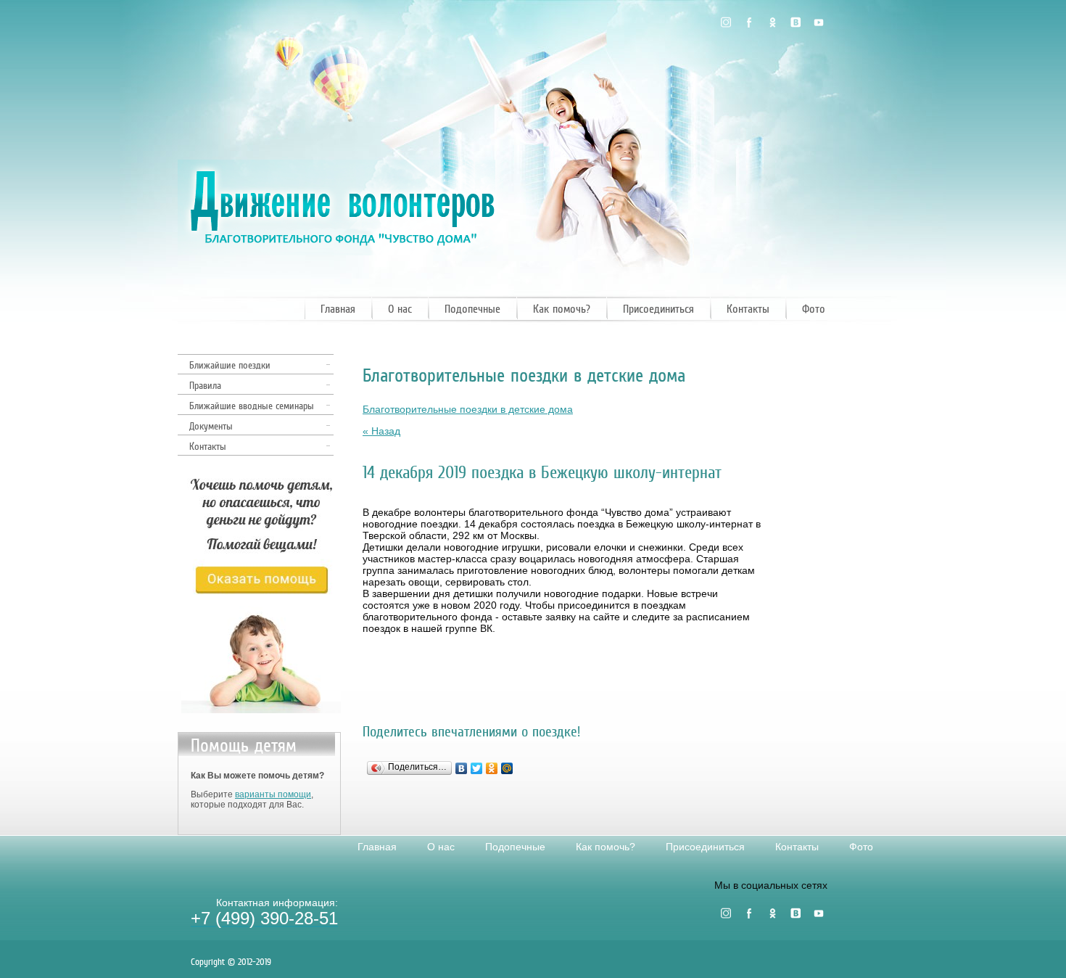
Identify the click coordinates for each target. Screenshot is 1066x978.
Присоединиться (658, 309)
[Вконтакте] (795, 22)
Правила (205, 385)
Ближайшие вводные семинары (251, 405)
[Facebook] (749, 22)
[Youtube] (818, 22)
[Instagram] (725, 22)
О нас (400, 309)
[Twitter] (476, 768)
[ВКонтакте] (461, 768)
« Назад (381, 431)
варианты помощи (273, 794)
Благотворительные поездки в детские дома (468, 409)
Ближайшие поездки (229, 365)
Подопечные (472, 309)
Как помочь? (561, 309)
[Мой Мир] (507, 768)
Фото (813, 309)
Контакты (748, 309)
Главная (338, 309)
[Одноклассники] (772, 22)
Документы (211, 426)
